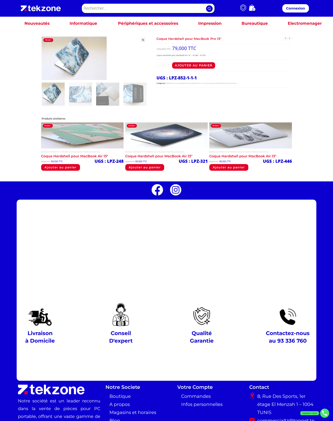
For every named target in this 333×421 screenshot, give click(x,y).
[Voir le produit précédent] (285, 38)
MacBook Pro (185, 83)
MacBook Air (45, 152)
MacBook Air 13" (56, 152)
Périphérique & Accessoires (226, 83)
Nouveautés (210, 83)
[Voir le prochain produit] (289, 38)
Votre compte (195, 387)
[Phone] (324, 413)
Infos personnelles (202, 404)
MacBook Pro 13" (198, 83)
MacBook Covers (172, 83)
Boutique (120, 396)
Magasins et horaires (132, 412)
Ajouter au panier (193, 65)
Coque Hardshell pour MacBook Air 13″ (74, 156)
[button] (143, 40)
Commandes (196, 396)
